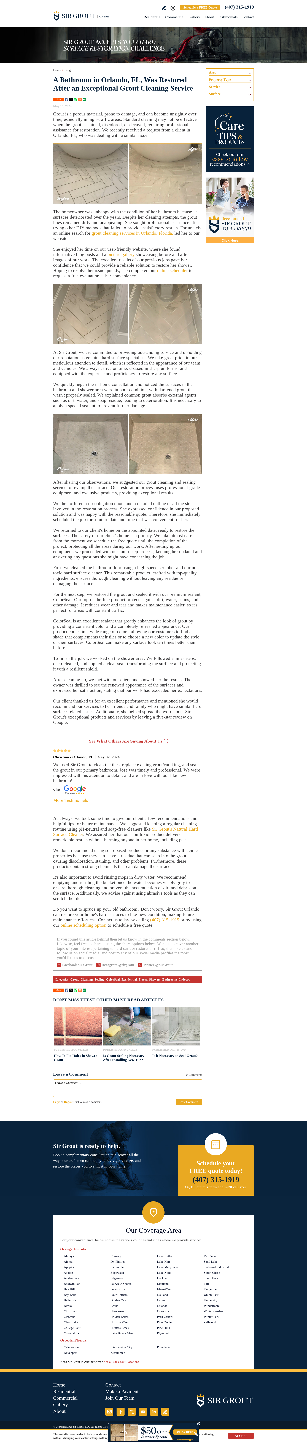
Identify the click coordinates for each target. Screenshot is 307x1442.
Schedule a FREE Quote (200, 7)
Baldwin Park (72, 1283)
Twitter (71, 99)
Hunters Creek (120, 1328)
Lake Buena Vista (122, 1333)
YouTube (143, 1412)
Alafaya (69, 1256)
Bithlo (68, 1306)
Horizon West (119, 1322)
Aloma (68, 1261)
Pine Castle (164, 1322)
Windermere (212, 1306)
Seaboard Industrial (216, 1267)
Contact (248, 17)
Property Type (220, 79)
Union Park (211, 1294)
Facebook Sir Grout (77, 965)
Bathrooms (169, 979)
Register (69, 1101)
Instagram (109, 1412)
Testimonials (228, 17)
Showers (155, 979)
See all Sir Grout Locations (121, 1362)
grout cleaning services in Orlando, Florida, (132, 233)
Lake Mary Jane (167, 1267)
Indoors (184, 979)
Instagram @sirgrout (117, 965)
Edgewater (117, 1272)
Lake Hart (163, 1261)
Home (57, 70)
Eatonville (117, 1267)
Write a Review (164, 8)
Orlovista (163, 1311)
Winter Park (211, 1317)
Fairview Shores (121, 1283)
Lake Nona (164, 1272)
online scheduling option (83, 925)
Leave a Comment (70, 1074)
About (209, 17)
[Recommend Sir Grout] (230, 210)
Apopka (69, 1267)
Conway (116, 1256)
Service (214, 87)
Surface (215, 94)
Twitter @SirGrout (158, 965)
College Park (72, 1328)
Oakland (162, 1294)
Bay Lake (70, 1294)
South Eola (211, 1278)
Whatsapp (75, 99)
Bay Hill (69, 1289)
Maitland (163, 1283)
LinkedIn (154, 1412)
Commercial (175, 17)
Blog (67, 70)
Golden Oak (118, 1300)
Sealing (99, 979)
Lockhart (163, 1278)
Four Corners (119, 1294)
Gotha (114, 1306)
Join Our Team (119, 1398)
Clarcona (69, 1317)
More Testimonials (70, 800)
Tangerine (210, 1289)
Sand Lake (210, 1261)
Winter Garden (213, 1311)
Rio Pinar (210, 1256)
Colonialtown (72, 1333)
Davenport (70, 1352)
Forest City (118, 1289)
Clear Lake (71, 1322)
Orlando (162, 1306)
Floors (143, 979)
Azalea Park (71, 1278)
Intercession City (121, 1347)
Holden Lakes (119, 1317)
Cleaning (86, 979)
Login (56, 1101)
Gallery (194, 17)
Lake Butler (164, 1256)
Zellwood (210, 1322)
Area (212, 72)
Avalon (68, 1272)
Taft (206, 1283)
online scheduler (172, 270)
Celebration (71, 1347)
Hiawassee (117, 1311)
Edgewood (117, 1278)
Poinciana (163, 1347)
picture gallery (121, 254)
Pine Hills (163, 1328)
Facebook (66, 99)
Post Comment (189, 1101)
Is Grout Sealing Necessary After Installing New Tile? (123, 1058)
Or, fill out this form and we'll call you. (216, 1187)
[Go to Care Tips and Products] (230, 139)
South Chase (212, 1272)
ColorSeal (113, 979)
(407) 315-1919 (239, 7)
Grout (74, 979)
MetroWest (164, 1289)
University (210, 1300)
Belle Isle (70, 1300)
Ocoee (161, 1300)
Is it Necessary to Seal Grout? (175, 1056)
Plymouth (163, 1333)
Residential (152, 17)
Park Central (165, 1317)
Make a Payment (122, 1391)
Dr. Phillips (118, 1261)
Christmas (70, 1311)
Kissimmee (118, 1352)
